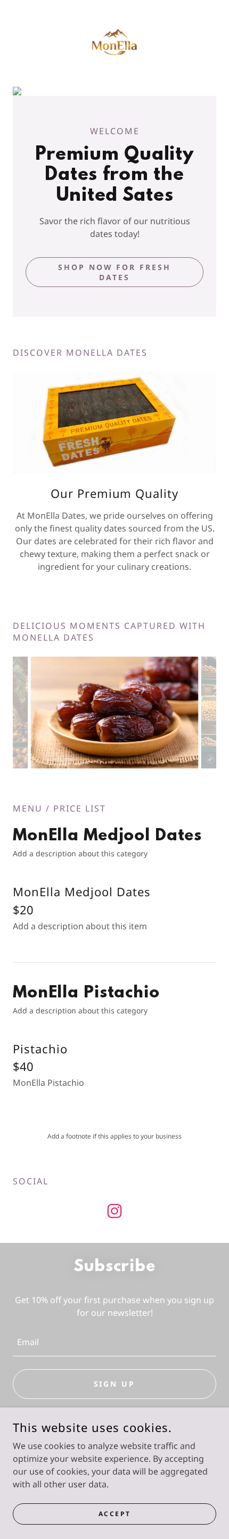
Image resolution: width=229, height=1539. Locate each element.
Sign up (115, 1384)
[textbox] (114, 1342)
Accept (114, 1513)
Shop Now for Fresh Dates (114, 272)
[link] (114, 42)
